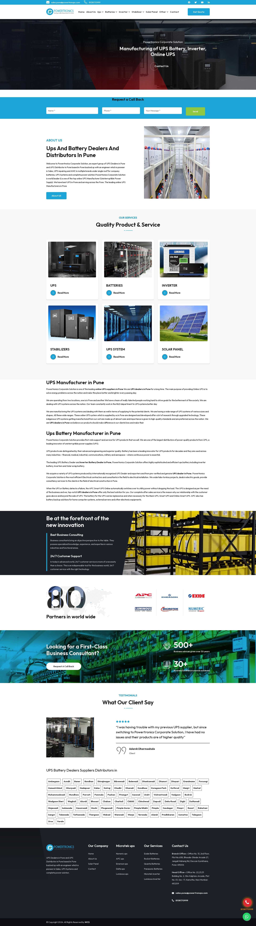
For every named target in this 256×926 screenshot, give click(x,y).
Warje (131, 814)
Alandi (154, 814)
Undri (147, 794)
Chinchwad (143, 801)
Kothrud (175, 788)
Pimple (155, 808)
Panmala (99, 794)
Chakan (107, 801)
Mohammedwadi (56, 794)
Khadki (117, 788)
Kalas (97, 788)
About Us (91, 11)
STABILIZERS (59, 349)
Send (195, 111)
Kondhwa (142, 788)
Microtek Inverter (152, 874)
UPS (53, 285)
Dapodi (157, 801)
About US (56, 195)
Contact (92, 868)
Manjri (186, 788)
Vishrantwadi (160, 794)
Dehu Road (170, 801)
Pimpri (180, 808)
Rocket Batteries (152, 858)
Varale (60, 821)
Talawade (64, 814)
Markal (197, 788)
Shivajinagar (103, 781)
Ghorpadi (71, 788)
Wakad (106, 814)
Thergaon (94, 814)
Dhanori (163, 781)
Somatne (183, 814)
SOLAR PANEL (172, 349)
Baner (77, 781)
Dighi (182, 801)
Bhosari (95, 801)
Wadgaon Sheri (56, 801)
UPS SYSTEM (115, 349)
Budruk (188, 794)
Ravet (191, 808)
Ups (99, 11)
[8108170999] (247, 902)
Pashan (111, 794)
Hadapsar (85, 788)
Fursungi (203, 781)
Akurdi (83, 801)
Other (162, 11)
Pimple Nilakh (141, 808)
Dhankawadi (148, 781)
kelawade (67, 808)
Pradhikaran (168, 814)
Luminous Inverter (152, 879)
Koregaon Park (158, 788)
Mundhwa (74, 794)
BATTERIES (114, 285)
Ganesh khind (55, 788)
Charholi (119, 801)
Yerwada (142, 814)
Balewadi (133, 781)
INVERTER (169, 285)
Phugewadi (106, 808)
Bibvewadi (119, 781)
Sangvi (51, 814)
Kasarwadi (81, 808)
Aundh (67, 781)
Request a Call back (63, 666)
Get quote (198, 12)
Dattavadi (194, 801)
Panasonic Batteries (153, 868)
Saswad (136, 794)
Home (81, 11)
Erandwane (189, 781)
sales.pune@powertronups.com (65, 2)
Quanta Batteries (152, 863)
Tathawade (79, 814)
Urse (50, 821)
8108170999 (94, 2)
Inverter (123, 11)
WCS (87, 922)
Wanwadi (119, 814)
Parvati (86, 794)
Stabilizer (137, 11)
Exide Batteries (151, 853)
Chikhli (130, 801)
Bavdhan (89, 781)
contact (174, 11)
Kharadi (130, 788)
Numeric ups (121, 853)
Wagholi (72, 801)
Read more (63, 292)
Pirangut (123, 794)
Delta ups (120, 868)
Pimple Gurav (123, 808)
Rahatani (202, 808)
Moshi (94, 808)
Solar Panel (152, 11)
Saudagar (168, 808)
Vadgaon (176, 794)
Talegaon (196, 814)
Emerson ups (122, 863)
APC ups (120, 858)
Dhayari (175, 781)
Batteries (110, 11)
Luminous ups (122, 874)
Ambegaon (53, 781)
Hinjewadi (53, 808)
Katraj (107, 788)
